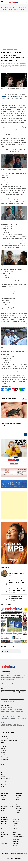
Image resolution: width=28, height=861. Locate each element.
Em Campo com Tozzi (5, 754)
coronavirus (4, 701)
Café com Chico (4, 759)
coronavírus (11, 701)
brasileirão (3, 695)
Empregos (3, 799)
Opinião (14, 832)
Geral (2, 765)
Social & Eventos (4, 788)
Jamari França (16, 821)
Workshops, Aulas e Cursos (7, 806)
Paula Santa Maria (17, 834)
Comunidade (4, 715)
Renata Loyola (16, 839)
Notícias (2, 742)
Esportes (3, 776)
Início (3, 853)
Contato (25, 853)
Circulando (3, 828)
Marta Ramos (16, 830)
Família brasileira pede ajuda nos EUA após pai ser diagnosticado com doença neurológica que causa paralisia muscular (14, 718)
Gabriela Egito (4, 841)
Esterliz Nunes (4, 838)
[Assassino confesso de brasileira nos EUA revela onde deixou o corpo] (4, 573)
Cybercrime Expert (5, 830)
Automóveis (3, 795)
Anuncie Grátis (7, 853)
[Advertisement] (14, 27)
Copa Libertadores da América (16, 698)
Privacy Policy (13, 853)
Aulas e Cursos (19, 808)
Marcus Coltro (16, 827)
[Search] (26, 2)
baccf (2, 692)
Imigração (4, 736)
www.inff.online (16, 129)
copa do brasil (4, 698)
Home (2, 7)
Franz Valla (3, 840)
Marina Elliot (15, 828)
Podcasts (4, 746)
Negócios (3, 752)
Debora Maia (3, 832)
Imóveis (2, 797)
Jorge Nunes (15, 825)
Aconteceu (3, 784)
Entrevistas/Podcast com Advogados (9, 740)
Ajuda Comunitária (5, 756)
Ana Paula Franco (4, 819)
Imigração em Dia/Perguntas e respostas (10, 738)
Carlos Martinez (4, 825)
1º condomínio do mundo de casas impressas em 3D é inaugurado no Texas (18, 590)
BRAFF (13, 692)
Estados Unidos (8, 707)
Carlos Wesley (4, 827)
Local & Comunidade (7, 732)
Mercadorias (3, 801)
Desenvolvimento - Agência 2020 (14, 858)
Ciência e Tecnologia (5, 778)
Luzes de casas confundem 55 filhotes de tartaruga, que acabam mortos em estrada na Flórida (12, 726)
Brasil (2, 707)
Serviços (3, 804)
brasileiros (23, 692)
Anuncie (2, 810)
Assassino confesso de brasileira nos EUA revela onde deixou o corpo (17, 573)
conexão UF (22, 695)
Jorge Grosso (16, 823)
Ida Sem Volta (4, 843)
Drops (2, 836)
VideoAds (19, 793)
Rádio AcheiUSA (4, 757)
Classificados (5, 793)
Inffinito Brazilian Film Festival (9, 96)
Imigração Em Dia (16, 819)
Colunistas (4, 817)
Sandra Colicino (16, 841)
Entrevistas (3, 750)
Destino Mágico (4, 834)
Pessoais (3, 808)
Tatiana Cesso (5, 69)
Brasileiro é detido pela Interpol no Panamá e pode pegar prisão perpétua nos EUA (18, 582)
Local (2, 420)
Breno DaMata (4, 823)
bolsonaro (8, 692)
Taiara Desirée (16, 843)
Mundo (2, 772)
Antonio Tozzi (4, 821)
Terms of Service (20, 853)
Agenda (2, 786)
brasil (18, 692)
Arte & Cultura (8, 7)
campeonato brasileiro (13, 695)
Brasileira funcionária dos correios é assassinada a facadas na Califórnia (18, 598)
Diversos (18, 806)
